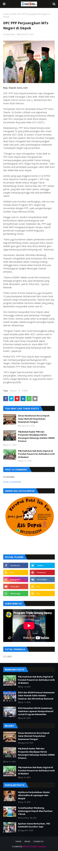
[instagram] (15, 579)
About (27, 841)
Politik (13, 14)
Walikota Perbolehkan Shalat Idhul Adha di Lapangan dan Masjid (34, 795)
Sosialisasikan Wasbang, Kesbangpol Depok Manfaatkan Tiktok (35, 810)
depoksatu (10, 34)
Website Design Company (34, 846)
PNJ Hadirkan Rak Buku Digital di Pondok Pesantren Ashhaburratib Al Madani (36, 453)
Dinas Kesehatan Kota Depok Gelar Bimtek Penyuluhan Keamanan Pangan (33, 418)
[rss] (15, 572)
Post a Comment (12, 481)
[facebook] (15, 565)
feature (13, 390)
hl (19, 390)
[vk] (42, 579)
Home (6, 14)
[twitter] (42, 565)
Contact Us (38, 841)
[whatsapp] (15, 593)
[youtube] (15, 586)
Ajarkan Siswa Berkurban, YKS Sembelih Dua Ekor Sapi (34, 825)
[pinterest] (42, 572)
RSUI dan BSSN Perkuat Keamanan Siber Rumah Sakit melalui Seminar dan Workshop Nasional (36, 695)
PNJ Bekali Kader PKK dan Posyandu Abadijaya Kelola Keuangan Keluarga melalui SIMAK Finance (36, 436)
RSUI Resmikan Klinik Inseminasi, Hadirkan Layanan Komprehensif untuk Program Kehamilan (35, 711)
